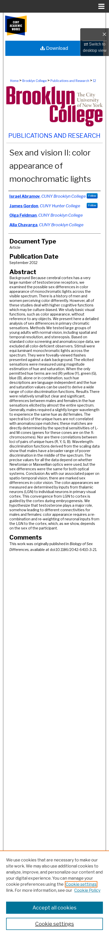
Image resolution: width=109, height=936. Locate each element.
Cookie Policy (87, 890)
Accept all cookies (54, 908)
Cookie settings (81, 884)
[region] (54, 893)
